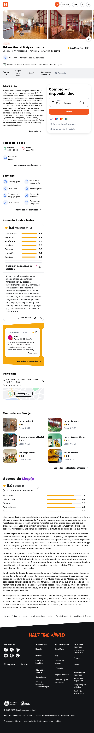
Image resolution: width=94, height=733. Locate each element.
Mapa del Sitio (30, 721)
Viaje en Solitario (62, 675)
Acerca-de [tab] (6, 73)
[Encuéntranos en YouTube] (6, 655)
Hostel (6, 44)
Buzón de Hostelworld (79, 692)
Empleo (77, 664)
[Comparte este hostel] (88, 38)
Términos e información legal (47, 715)
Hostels (38, 649)
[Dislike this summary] (41, 317)
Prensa (77, 658)
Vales (73, 715)
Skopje (6, 51)
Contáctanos (40, 677)
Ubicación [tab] (31, 73)
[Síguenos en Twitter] (12, 650)
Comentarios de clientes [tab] (46, 73)
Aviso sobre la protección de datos (18, 715)
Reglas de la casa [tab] (18, 73)
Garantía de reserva (59, 662)
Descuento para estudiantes (61, 681)
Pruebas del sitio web (13, 721)
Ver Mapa (34, 51)
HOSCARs (59, 668)
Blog (56, 655)
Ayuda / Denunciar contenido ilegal (42, 684)
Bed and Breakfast (39, 662)
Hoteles (38, 655)
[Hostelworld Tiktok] (18, 655)
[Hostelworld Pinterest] (12, 655)
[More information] (39, 267)
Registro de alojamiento (78, 679)
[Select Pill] (57, 4)
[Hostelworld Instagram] (18, 650)
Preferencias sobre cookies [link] (49, 721)
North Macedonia (19, 51)
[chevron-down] (38, 488)
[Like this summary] (35, 317)
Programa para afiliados (80, 686)
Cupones (65, 715)
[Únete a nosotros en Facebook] (6, 650)
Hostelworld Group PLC (79, 651)
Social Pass (59, 649)
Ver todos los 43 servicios (31, 57)
